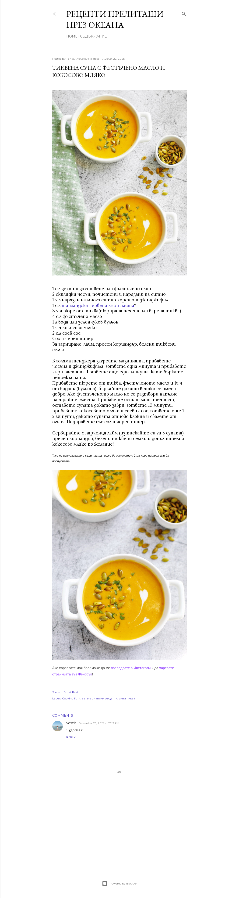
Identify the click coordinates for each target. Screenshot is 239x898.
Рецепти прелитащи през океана (114, 19)
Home (71, 36)
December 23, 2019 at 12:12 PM (98, 723)
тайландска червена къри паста (98, 305)
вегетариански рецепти (99, 698)
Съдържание (93, 36)
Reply (70, 737)
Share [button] (56, 692)
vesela (71, 723)
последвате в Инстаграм (131, 668)
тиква (131, 698)
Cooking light (71, 698)
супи (122, 698)
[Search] (184, 12)
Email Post (70, 692)
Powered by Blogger (123, 883)
